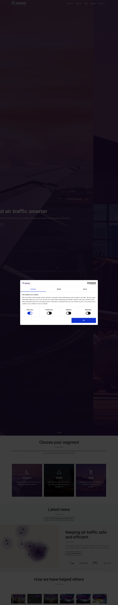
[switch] (49, 313)
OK (84, 320)
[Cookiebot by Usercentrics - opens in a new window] (88, 283)
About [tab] (85, 289)
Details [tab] (59, 289)
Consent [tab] (33, 289)
